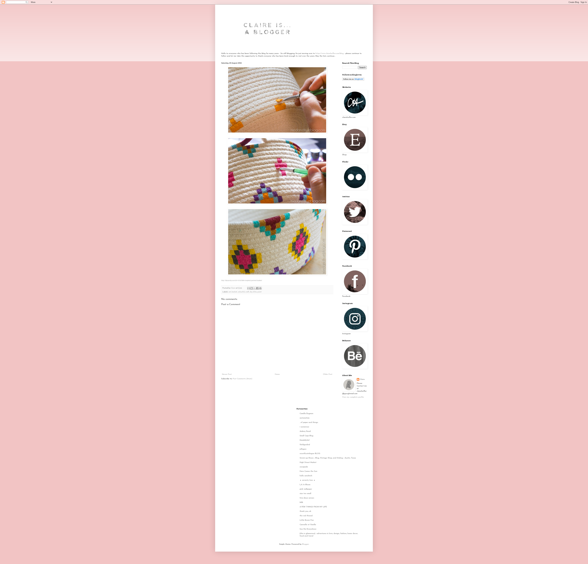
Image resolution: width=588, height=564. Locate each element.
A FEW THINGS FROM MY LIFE (313, 507)
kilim (255, 292)
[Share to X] (254, 288)
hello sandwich (306, 476)
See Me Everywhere (308, 529)
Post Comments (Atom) (242, 379)
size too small (305, 493)
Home (277, 374)
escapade (304, 467)
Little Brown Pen (307, 520)
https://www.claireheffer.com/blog (329, 53)
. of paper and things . (309, 422)
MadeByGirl (304, 440)
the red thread (306, 516)
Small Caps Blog (306, 436)
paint (259, 292)
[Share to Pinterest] (260, 288)
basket (234, 292)
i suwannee (304, 427)
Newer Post (227, 374)
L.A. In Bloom (305, 485)
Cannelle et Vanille (308, 525)
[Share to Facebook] (257, 288)
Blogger (305, 544)
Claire (362, 379)
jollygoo (303, 449)
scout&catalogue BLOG (310, 453)
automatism (304, 418)
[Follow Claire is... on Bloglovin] (353, 80)
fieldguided (305, 445)
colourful (241, 292)
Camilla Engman (306, 413)
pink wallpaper (306, 489)
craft (247, 292)
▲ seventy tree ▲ (307, 480)
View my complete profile (353, 397)
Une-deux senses (307, 498)
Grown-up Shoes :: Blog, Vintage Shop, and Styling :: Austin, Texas (328, 458)
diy (251, 292)
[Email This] (248, 288)
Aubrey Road (305, 431)
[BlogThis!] (251, 288)
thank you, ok (305, 511)
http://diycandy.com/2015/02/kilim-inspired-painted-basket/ (241, 280)
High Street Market (308, 462)
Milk (301, 502)
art (230, 292)
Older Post (327, 374)
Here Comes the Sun (308, 471)
